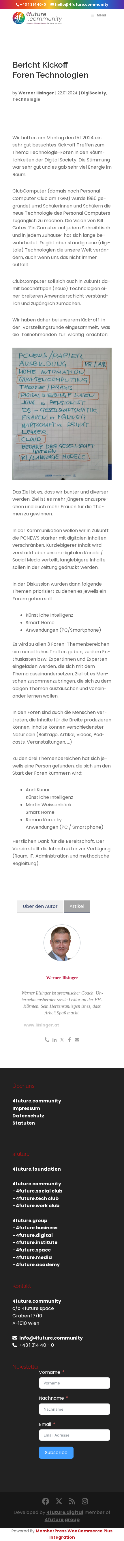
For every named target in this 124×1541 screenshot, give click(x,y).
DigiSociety (93, 93)
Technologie (26, 99)
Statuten (23, 1123)
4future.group (62, 1519)
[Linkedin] (54, 1040)
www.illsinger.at (41, 1025)
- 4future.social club (37, 1191)
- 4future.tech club (35, 1198)
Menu (101, 15)
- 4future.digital (32, 1235)
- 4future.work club (35, 1205)
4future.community (36, 1101)
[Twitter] (62, 1040)
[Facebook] (69, 1040)
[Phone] (47, 1040)
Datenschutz (28, 1116)
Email (45, 1424)
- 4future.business (34, 1227)
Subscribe (56, 1452)
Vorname (49, 1372)
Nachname (51, 1398)
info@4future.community (51, 1338)
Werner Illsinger (36, 93)
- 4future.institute (34, 1242)
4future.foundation (36, 1169)
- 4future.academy (36, 1264)
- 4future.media (32, 1257)
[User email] (77, 1040)
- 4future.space (31, 1250)
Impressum (26, 1108)
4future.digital (64, 1512)
